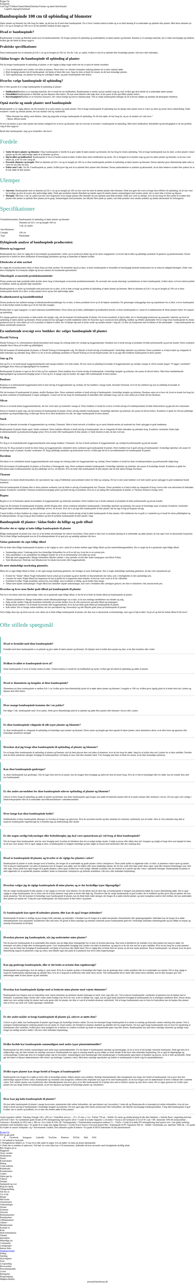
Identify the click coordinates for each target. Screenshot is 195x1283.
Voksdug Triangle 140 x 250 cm (37, 1117)
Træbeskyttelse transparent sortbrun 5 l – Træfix (99, 1122)
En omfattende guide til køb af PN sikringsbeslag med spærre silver (46, 1120)
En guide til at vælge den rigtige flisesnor (48, 1125)
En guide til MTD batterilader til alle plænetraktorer (107, 1127)
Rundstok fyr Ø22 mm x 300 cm (25, 1122)
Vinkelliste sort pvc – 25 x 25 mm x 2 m (72, 1117)
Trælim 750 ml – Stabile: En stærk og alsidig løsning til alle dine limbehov (125, 1117)
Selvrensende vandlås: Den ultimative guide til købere (58, 1127)
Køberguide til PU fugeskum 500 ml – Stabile (130, 1125)
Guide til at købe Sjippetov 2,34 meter (96, 1120)
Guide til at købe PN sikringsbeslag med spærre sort (146, 1122)
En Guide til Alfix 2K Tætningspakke (59, 1122)
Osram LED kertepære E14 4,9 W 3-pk (132, 1120)
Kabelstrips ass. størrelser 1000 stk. (169, 1125)
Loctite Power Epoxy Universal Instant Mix (88, 1125)
